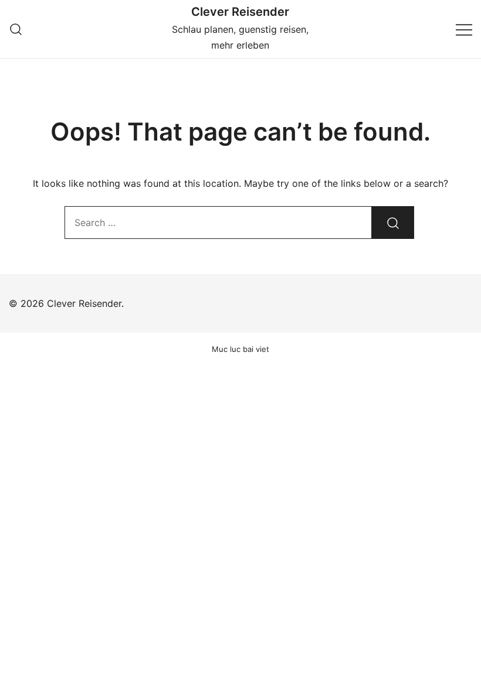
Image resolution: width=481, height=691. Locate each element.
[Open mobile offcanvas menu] (464, 29)
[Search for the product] (393, 222)
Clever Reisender (240, 12)
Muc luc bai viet (240, 349)
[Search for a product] (16, 29)
